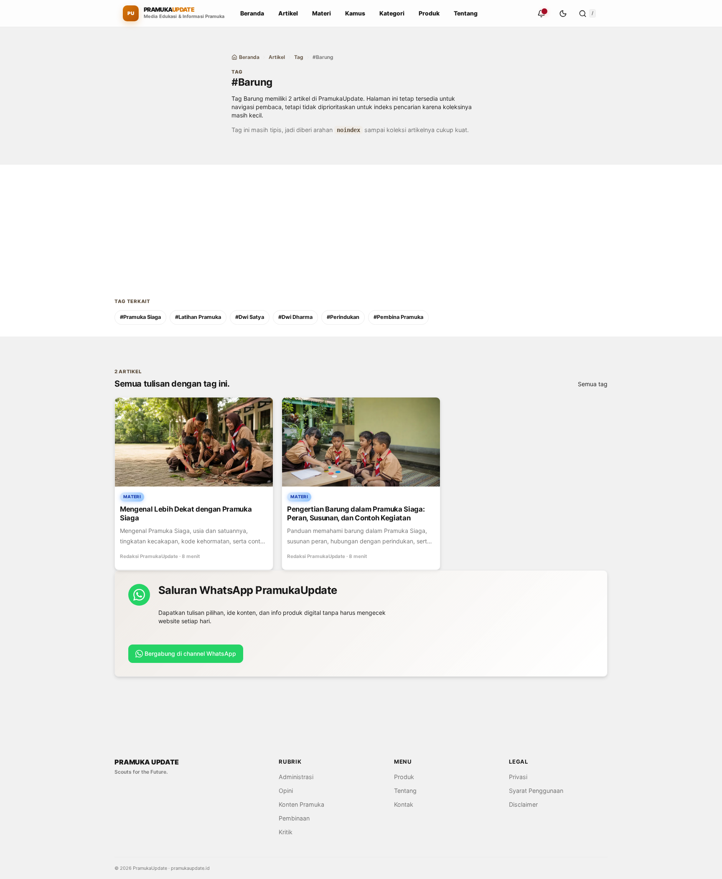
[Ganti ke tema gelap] (563, 13)
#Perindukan (343, 317)
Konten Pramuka (301, 804)
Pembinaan (294, 818)
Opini (286, 790)
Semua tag (593, 383)
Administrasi (296, 776)
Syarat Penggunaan (536, 790)
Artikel (288, 13)
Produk (429, 13)
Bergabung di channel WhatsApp (190, 653)
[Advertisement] (361, 223)
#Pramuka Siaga (140, 317)
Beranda (252, 13)
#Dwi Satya (249, 317)
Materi (321, 13)
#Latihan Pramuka (198, 317)
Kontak (403, 804)
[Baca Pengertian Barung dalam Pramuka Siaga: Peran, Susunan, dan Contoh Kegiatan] (361, 442)
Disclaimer (523, 804)
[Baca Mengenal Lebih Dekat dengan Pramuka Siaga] (194, 442)
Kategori (391, 13)
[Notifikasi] (541, 13)
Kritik (285, 832)
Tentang (466, 13)
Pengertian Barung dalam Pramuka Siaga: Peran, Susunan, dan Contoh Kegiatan (356, 513)
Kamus (355, 13)
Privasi (518, 776)
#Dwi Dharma (295, 317)
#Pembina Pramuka (398, 317)
